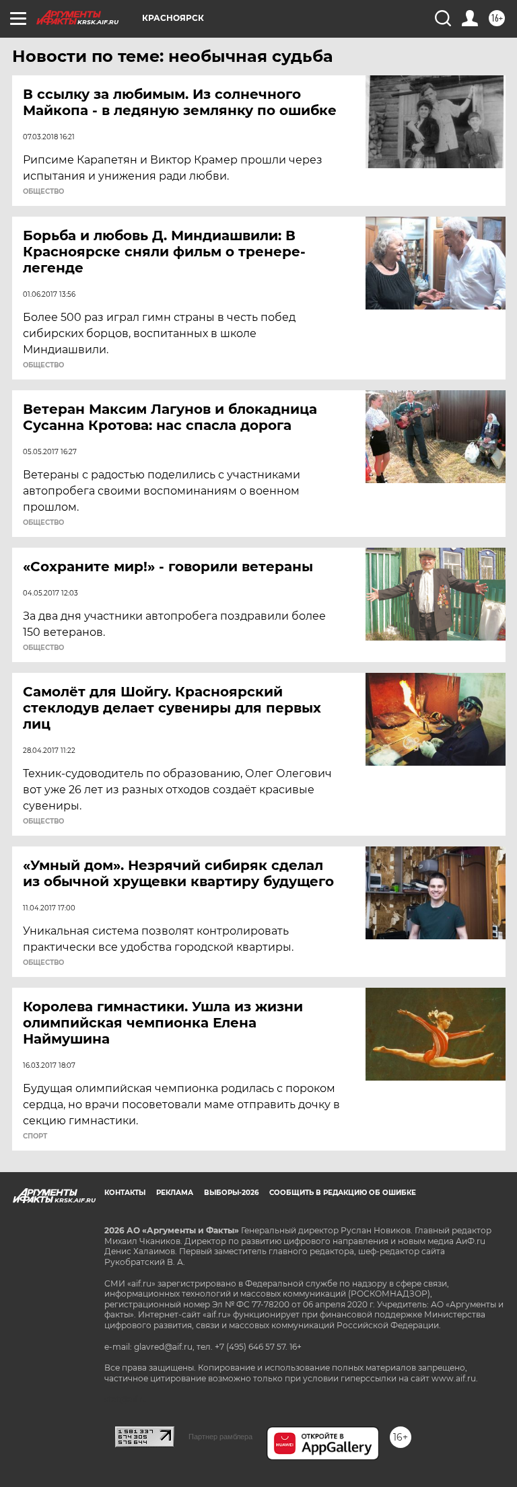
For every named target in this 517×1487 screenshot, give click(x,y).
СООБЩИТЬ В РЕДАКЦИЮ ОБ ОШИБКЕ (342, 1192)
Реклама (174, 1192)
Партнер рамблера (220, 1436)
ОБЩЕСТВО (43, 191)
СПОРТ (35, 1136)
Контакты (124, 1192)
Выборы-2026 (231, 1192)
